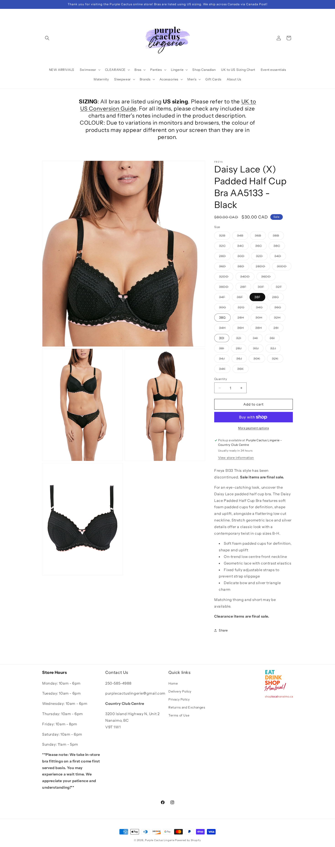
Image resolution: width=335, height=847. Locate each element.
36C (261, 247)
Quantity (220, 379)
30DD (284, 267)
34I (258, 339)
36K (243, 370)
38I (224, 349)
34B (242, 236)
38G (222, 318)
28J (241, 349)
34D (280, 257)
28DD (263, 267)
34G (262, 308)
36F (242, 298)
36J (241, 359)
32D (262, 257)
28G (278, 298)
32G (243, 308)
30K (259, 359)
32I (241, 339)
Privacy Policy (179, 699)
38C (279, 247)
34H (224, 329)
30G (225, 308)
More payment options (253, 428)
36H (243, 329)
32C (224, 247)
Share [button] (223, 630)
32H (279, 318)
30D (243, 257)
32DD (226, 277)
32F (281, 288)
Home (173, 683)
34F (224, 298)
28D (225, 257)
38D (243, 267)
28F (245, 288)
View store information (236, 458)
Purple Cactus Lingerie (159, 840)
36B (260, 236)
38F (257, 297)
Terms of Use (178, 715)
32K (277, 359)
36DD (268, 277)
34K (224, 370)
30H (261, 318)
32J (275, 349)
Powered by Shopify (188, 840)
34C (243, 247)
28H (243, 318)
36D (225, 267)
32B (224, 236)
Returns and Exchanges (186, 707)
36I (275, 339)
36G (280, 308)
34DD (247, 277)
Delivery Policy (179, 691)
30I (221, 338)
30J (258, 349)
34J (224, 359)
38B (278, 236)
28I (278, 329)
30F (263, 288)
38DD (226, 288)
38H (261, 329)
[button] (47, 38)
